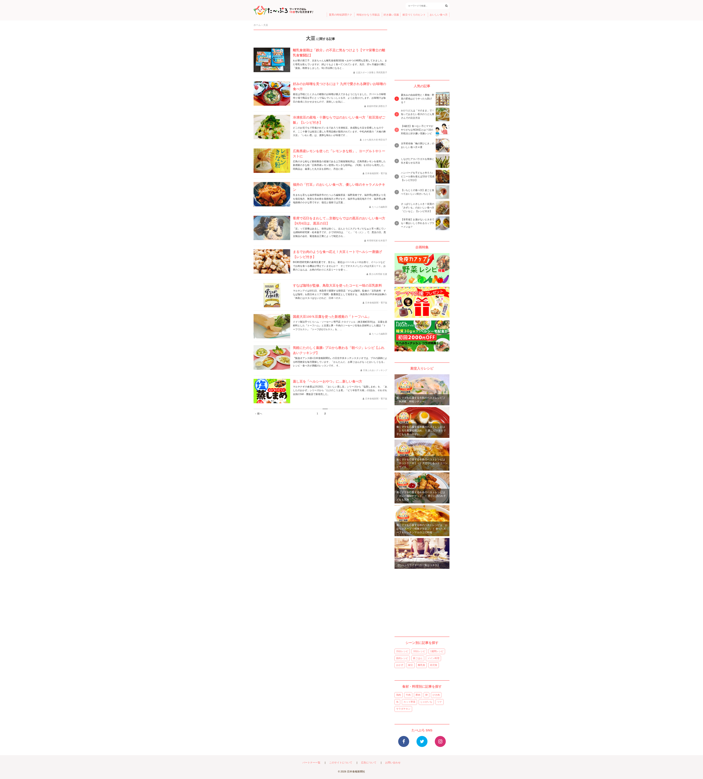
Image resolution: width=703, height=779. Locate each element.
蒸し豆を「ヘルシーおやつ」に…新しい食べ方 (327, 381)
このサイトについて (340, 762)
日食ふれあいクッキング (375, 370)
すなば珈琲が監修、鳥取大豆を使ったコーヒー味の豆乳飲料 (337, 285)
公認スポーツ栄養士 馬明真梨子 (371, 72)
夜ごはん (418, 658)
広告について (368, 762)
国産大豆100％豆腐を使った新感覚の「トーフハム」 (332, 316)
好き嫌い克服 (391, 14)
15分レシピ (402, 651)
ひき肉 (436, 694)
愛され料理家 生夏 (378, 274)
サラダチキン (403, 708)
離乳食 (421, 665)
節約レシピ (402, 658)
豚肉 (418, 694)
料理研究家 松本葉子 (377, 240)
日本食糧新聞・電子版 (376, 173)
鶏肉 (398, 694)
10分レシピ (419, 651)
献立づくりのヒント (414, 14)
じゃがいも (426, 701)
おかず (399, 665)
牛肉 (408, 694)
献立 (410, 665)
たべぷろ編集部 (379, 207)
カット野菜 (409, 701)
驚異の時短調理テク (340, 14)
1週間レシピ (436, 651)
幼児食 (433, 665)
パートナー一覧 (311, 762)
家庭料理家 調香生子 (377, 106)
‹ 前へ (258, 413)
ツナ (439, 701)
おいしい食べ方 (439, 14)
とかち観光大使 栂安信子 (374, 139)
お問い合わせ (393, 762)
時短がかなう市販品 (368, 14)
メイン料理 (433, 658)
